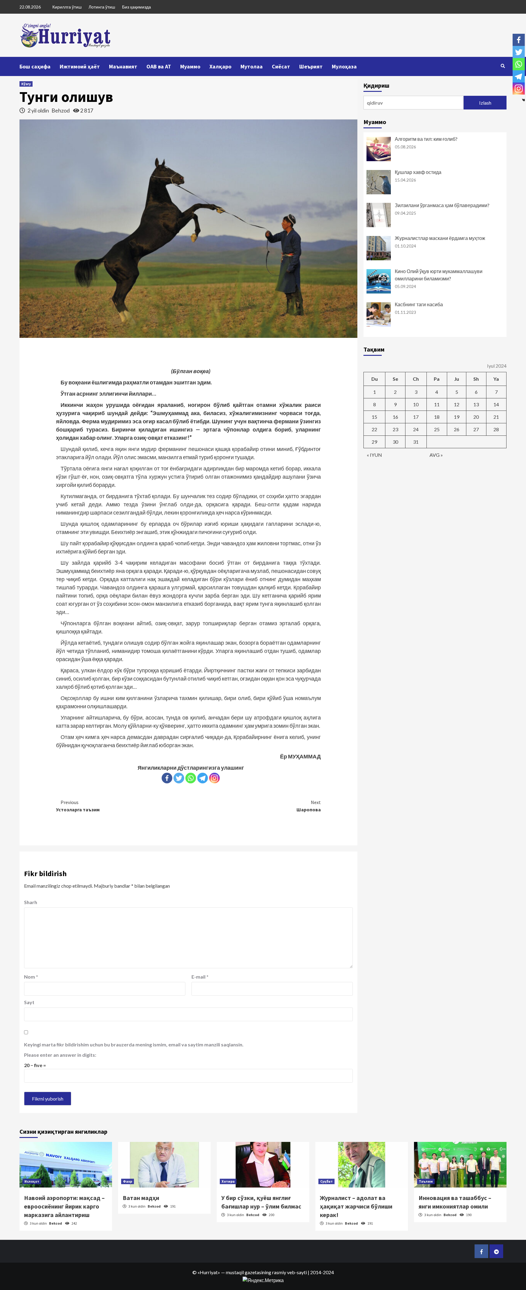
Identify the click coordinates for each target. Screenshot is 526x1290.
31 (416, 442)
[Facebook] (167, 778)
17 (416, 417)
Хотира (228, 1181)
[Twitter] (179, 778)
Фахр (127, 1181)
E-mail (200, 977)
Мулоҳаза (344, 66)
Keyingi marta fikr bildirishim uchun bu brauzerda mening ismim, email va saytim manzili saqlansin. (134, 1044)
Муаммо (190, 66)
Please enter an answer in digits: (60, 1055)
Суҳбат (326, 1181)
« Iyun (374, 455)
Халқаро (220, 66)
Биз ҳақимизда (136, 6)
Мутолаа (251, 66)
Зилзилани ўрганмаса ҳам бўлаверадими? (442, 205)
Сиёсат (281, 66)
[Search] (503, 66)
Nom (31, 977)
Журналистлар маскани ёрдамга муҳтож (440, 238)
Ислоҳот (31, 1181)
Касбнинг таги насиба (419, 304)
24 (416, 429)
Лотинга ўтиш (102, 6)
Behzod (61, 110)
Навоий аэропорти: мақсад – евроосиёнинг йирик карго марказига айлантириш (64, 1206)
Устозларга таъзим (78, 806)
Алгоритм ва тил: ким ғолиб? (426, 139)
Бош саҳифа (35, 66)
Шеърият (311, 66)
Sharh (30, 902)
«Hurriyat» (209, 1272)
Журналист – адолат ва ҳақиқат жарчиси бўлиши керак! (356, 1206)
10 (416, 404)
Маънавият (123, 66)
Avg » (436, 455)
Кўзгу (26, 83)
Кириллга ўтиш (67, 6)
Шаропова (308, 806)
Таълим (426, 1181)
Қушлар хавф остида (418, 172)
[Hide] (523, 100)
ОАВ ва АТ (158, 66)
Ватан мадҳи (141, 1198)
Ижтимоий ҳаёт (80, 66)
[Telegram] (202, 778)
